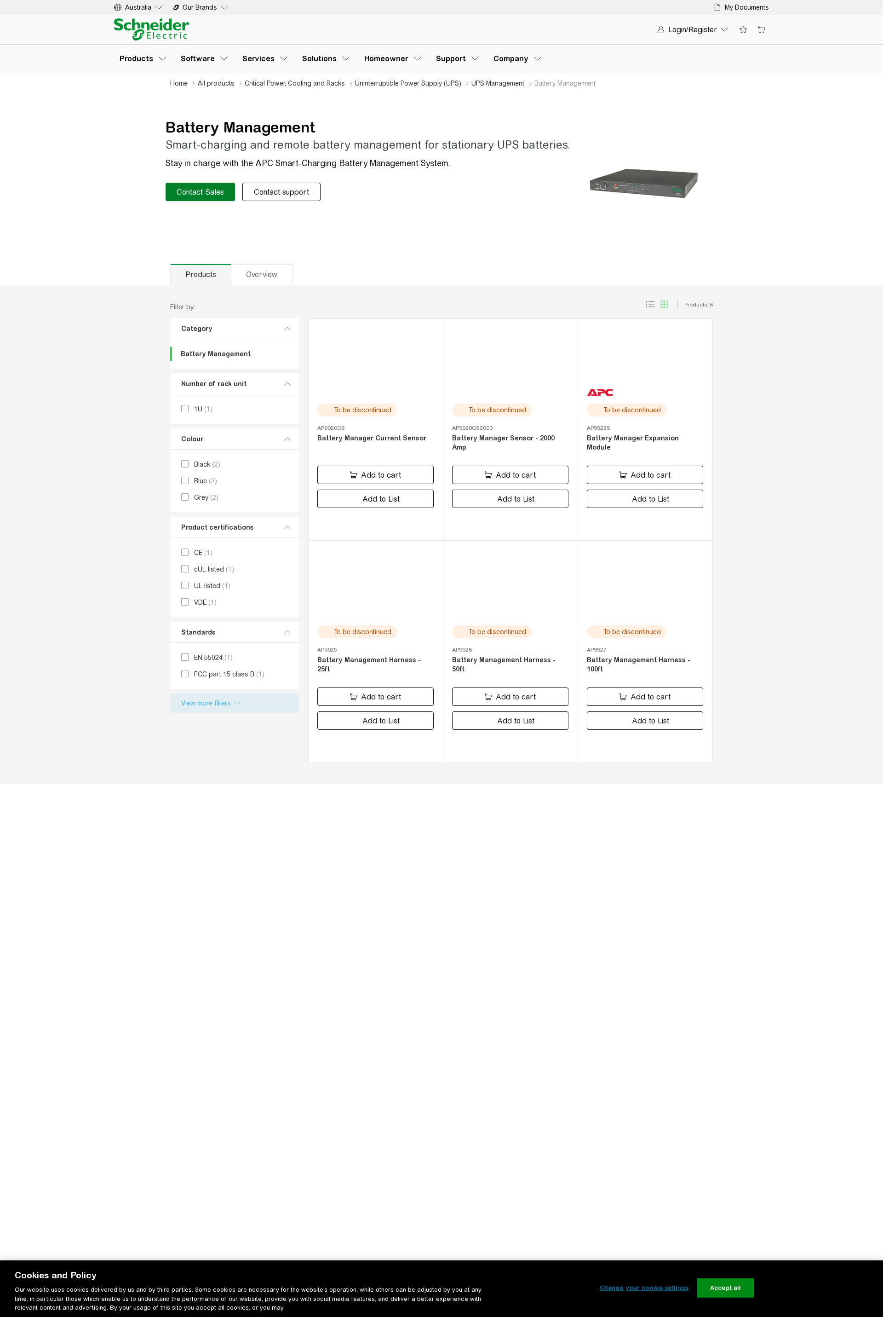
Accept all (725, 1287)
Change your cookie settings (644, 1287)
